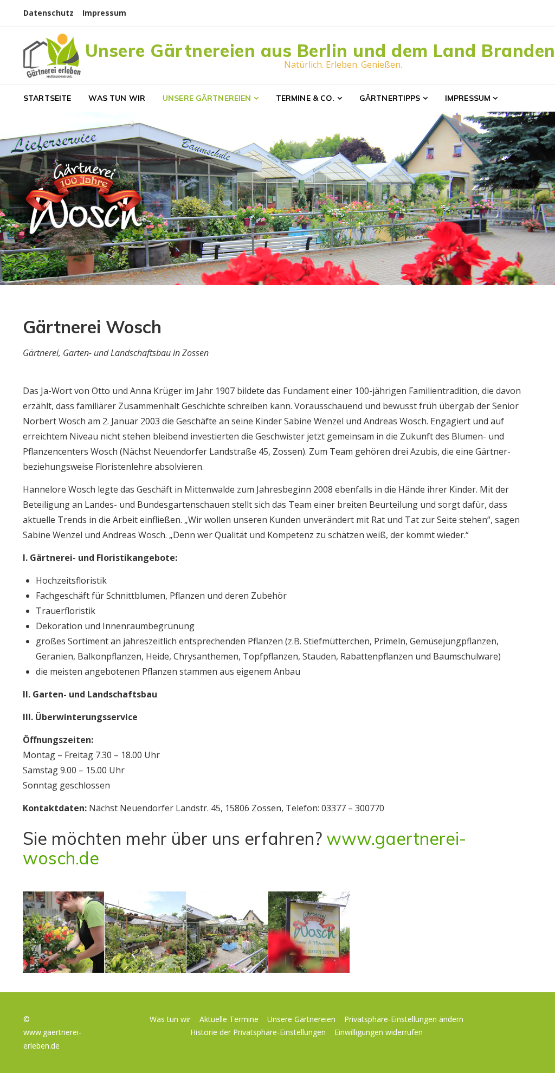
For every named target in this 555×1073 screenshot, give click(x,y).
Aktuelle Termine (229, 1019)
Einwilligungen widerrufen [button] (378, 1032)
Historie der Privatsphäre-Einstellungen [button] (258, 1032)
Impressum (104, 13)
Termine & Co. (305, 98)
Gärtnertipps (390, 98)
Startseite (47, 98)
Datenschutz (48, 13)
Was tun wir (116, 98)
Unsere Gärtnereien (207, 98)
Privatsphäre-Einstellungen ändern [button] (403, 1019)
